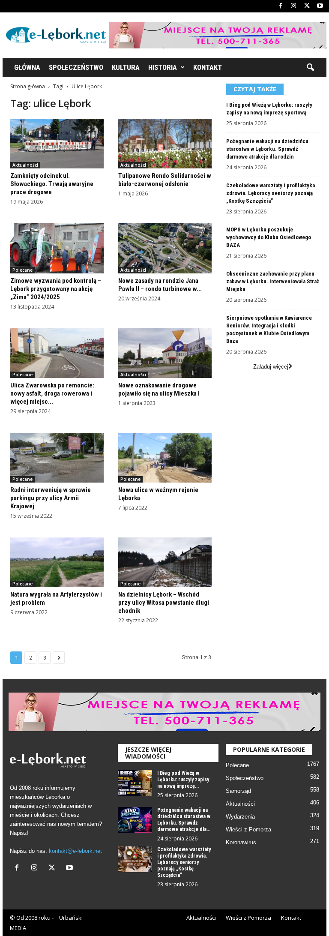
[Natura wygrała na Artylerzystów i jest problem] (57, 562)
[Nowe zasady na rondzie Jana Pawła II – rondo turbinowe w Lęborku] (165, 248)
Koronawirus (241, 842)
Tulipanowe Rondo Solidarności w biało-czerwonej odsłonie (164, 180)
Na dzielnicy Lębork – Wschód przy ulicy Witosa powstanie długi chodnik (163, 603)
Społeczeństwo (76, 67)
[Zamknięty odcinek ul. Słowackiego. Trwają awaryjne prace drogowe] (57, 143)
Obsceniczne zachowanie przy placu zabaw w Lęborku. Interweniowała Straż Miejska (272, 281)
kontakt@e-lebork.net (75, 851)
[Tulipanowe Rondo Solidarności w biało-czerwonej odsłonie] (165, 143)
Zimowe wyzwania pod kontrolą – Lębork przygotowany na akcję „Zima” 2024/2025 (55, 289)
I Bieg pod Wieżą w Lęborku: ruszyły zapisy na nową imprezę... (183, 779)
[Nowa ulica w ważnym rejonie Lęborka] (165, 458)
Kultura (126, 67)
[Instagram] (293, 6)
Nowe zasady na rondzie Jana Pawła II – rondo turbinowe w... (160, 285)
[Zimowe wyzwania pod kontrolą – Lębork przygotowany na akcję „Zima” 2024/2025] (57, 248)
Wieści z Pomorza (248, 829)
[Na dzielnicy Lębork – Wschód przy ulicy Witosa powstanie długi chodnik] (165, 562)
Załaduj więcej (270, 366)
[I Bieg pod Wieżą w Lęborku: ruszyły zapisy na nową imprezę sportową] (135, 783)
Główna (27, 67)
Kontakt (207, 67)
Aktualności (25, 165)
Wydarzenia (240, 816)
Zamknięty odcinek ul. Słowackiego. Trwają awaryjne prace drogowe (51, 184)
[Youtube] (320, 6)
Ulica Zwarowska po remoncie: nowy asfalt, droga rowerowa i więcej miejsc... (52, 393)
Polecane (22, 270)
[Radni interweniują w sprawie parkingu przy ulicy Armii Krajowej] (57, 458)
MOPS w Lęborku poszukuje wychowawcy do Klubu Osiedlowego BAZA (268, 237)
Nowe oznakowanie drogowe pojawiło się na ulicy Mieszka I (159, 389)
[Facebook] (280, 6)
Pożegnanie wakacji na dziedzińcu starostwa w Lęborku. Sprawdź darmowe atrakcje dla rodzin (267, 149)
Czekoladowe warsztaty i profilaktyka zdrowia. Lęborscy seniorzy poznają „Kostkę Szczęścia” (270, 193)
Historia (162, 67)
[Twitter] (307, 6)
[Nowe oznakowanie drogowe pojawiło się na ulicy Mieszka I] (165, 353)
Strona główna (27, 86)
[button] (310, 67)
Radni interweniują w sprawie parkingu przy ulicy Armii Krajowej (50, 498)
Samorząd (238, 791)
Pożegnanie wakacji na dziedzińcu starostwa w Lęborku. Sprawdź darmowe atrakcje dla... (183, 819)
